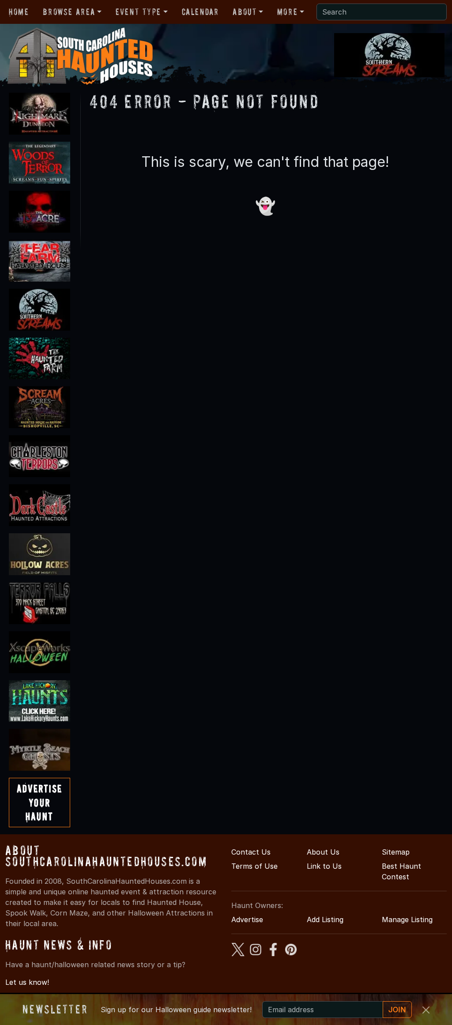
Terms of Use (254, 866)
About (244, 12)
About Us (323, 852)
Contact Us (251, 852)
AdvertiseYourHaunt (39, 802)
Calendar (200, 12)
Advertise (247, 919)
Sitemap (396, 852)
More (287, 12)
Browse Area (69, 12)
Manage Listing (407, 919)
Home (19, 12)
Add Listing (325, 919)
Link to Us (324, 866)
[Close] (426, 1010)
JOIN (397, 1009)
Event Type (138, 12)
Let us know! (27, 982)
